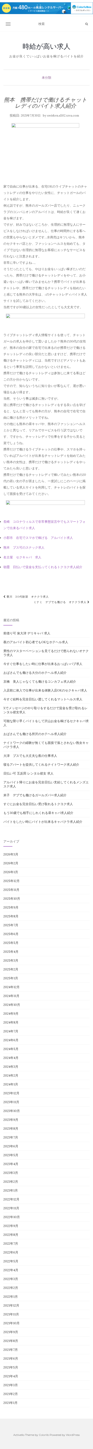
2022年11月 (11, 1208)
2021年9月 (10, 1332)
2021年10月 (11, 1323)
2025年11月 (11, 890)
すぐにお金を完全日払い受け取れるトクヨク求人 (38, 804)
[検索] (87, 24)
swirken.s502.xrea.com (63, 115)
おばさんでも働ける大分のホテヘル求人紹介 (35, 673)
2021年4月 (10, 1376)
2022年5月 (10, 1261)
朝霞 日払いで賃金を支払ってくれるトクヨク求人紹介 (42, 567)
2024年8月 (11, 1022)
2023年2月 (10, 1182)
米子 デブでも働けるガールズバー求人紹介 (35, 795)
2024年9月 (11, 1014)
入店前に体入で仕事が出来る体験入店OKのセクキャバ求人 (45, 690)
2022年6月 (10, 1252)
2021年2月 (10, 1394)
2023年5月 (10, 1155)
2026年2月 (10, 863)
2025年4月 (11, 952)
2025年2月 (10, 969)
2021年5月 (10, 1367)
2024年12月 (11, 987)
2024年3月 (10, 1067)
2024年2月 (10, 1075)
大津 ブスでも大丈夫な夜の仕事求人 (30, 756)
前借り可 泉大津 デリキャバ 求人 (26, 633)
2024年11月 (11, 996)
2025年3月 (10, 960)
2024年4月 (11, 1058)
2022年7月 (10, 1243)
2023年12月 (11, 1093)
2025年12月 (11, 881)
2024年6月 (11, 1040)
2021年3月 (10, 1385)
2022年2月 (10, 1288)
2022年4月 (10, 1270)
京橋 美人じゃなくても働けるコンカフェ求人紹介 (39, 681)
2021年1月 (10, 1403)
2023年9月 (10, 1120)
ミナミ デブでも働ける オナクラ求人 (60, 602)
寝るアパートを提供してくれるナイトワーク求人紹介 (41, 764)
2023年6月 (10, 1146)
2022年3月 (10, 1279)
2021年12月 (11, 1305)
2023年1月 (10, 1190)
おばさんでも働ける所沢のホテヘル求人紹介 (35, 734)
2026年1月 (10, 872)
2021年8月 (10, 1341)
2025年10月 (11, 899)
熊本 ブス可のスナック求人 (23, 547)
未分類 (46, 78)
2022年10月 (11, 1217)
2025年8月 (11, 916)
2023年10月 (11, 1111)
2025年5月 (11, 943)
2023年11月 (11, 1102)
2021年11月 (11, 1314)
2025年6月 (11, 934)
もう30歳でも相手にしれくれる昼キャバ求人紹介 (38, 813)
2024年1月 (10, 1084)
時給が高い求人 (46, 46)
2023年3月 (10, 1173)
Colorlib (44, 1435)
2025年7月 (10, 925)
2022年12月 (11, 1199)
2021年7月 (10, 1350)
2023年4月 (10, 1164)
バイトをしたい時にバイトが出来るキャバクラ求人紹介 (42, 822)
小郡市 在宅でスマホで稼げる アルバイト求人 (38, 538)
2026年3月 (10, 854)
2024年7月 (10, 1031)
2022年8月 (10, 1235)
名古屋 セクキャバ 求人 (22, 557)
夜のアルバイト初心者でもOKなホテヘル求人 (35, 642)
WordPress (73, 1435)
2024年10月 (11, 1005)
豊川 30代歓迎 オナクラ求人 (27, 596)
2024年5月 (11, 1049)
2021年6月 (10, 1358)
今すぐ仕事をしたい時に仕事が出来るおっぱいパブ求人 (42, 664)
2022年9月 (10, 1226)
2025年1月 (10, 978)
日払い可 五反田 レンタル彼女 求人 (28, 773)
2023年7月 (10, 1137)
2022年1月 (10, 1297)
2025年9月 (11, 907)
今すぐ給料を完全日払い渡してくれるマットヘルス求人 (42, 699)
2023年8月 (10, 1128)
